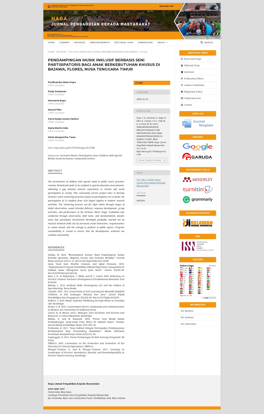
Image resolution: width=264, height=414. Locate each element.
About (161, 42)
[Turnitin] (198, 193)
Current (64, 42)
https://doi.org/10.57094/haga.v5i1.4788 (74, 147)
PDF (140, 83)
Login (213, 5)
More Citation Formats (150, 160)
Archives (79, 42)
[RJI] (198, 226)
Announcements (100, 42)
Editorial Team (123, 42)
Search (208, 42)
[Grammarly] (198, 203)
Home (51, 42)
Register (201, 5)
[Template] (198, 127)
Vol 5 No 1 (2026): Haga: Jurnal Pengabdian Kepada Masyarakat (103, 52)
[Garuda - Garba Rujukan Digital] (198, 160)
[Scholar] (198, 150)
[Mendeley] (198, 183)
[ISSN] (198, 249)
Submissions (145, 42)
